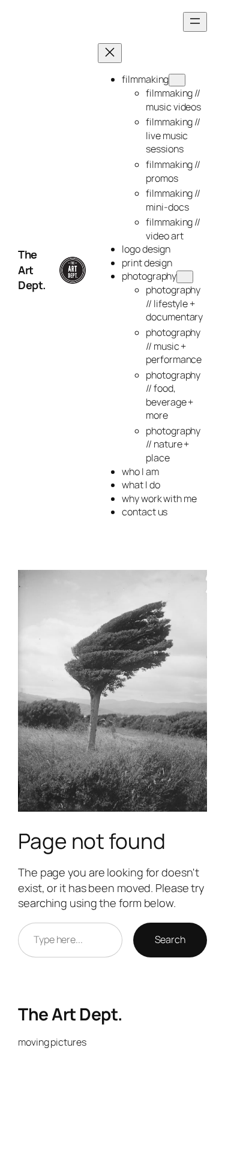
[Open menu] (195, 22)
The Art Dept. (32, 269)
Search (170, 939)
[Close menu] (110, 53)
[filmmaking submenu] (177, 80)
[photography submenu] (184, 277)
